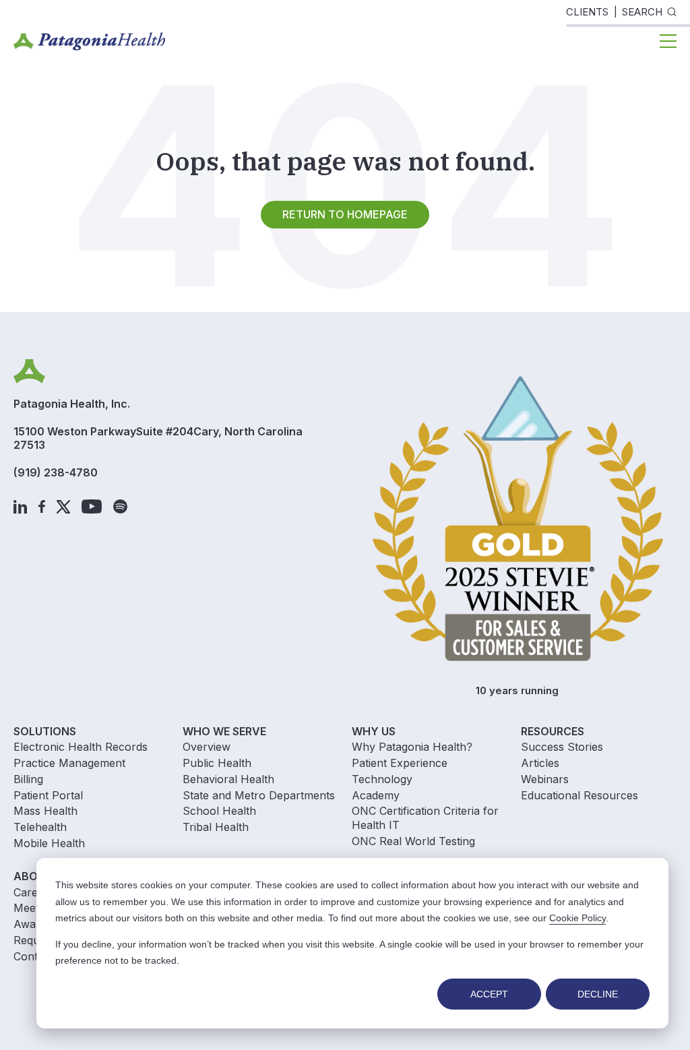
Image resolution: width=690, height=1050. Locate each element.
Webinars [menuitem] (545, 779)
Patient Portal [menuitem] (48, 795)
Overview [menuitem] (206, 746)
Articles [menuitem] (540, 763)
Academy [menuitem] (376, 795)
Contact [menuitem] (33, 956)
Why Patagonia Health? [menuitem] (412, 746)
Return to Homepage (345, 214)
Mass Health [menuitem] (45, 810)
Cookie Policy (577, 918)
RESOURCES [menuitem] (552, 731)
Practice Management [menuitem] (69, 763)
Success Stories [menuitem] (562, 746)
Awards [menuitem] (32, 924)
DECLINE (597, 994)
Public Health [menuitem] (217, 763)
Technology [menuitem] (382, 779)
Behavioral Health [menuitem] (228, 779)
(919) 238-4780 (55, 472)
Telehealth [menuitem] (40, 827)
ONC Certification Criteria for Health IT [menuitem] (425, 818)
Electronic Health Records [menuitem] (80, 746)
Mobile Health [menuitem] (49, 843)
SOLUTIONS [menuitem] (44, 731)
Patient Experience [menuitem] (399, 763)
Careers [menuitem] (33, 892)
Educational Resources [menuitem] (579, 795)
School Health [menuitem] (219, 810)
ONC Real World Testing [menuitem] (413, 841)
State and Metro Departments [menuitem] (259, 795)
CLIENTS (587, 11)
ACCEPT (489, 994)
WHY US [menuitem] (374, 731)
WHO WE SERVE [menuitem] (224, 731)
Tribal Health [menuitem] (216, 827)
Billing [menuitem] (28, 779)
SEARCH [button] (642, 11)
